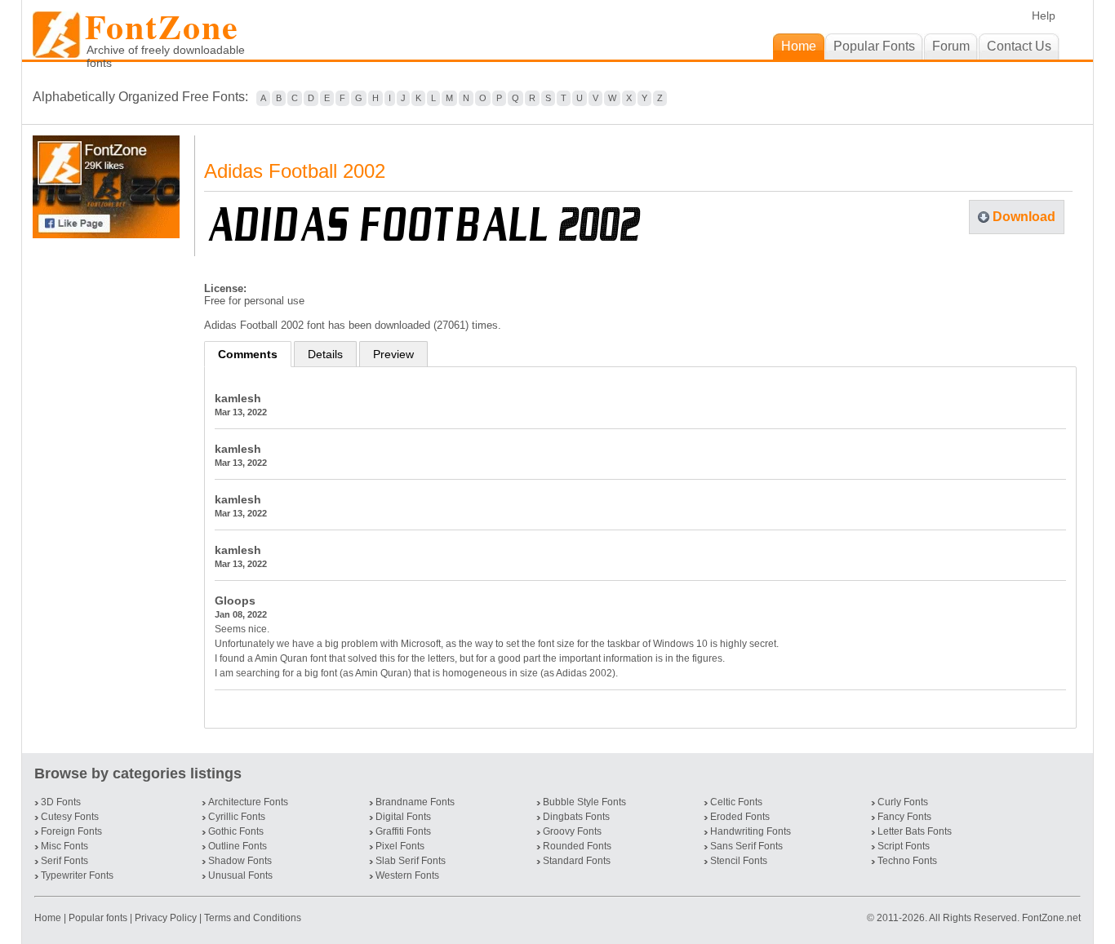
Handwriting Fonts (750, 831)
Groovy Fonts (572, 831)
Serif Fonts (64, 860)
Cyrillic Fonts (236, 816)
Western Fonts (407, 875)
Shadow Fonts (240, 860)
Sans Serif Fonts (746, 846)
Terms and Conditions (252, 918)
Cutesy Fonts (70, 816)
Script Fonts (903, 846)
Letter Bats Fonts (914, 831)
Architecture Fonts (248, 802)
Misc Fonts (64, 846)
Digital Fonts (403, 816)
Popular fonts (98, 918)
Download (1024, 217)
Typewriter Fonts (77, 875)
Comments (248, 354)
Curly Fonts (902, 802)
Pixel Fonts (399, 846)
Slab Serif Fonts (410, 860)
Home (49, 918)
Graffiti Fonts (403, 831)
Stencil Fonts (738, 860)
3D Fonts (61, 802)
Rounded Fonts (577, 846)
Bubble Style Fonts (584, 802)
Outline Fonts (237, 846)
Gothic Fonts (236, 831)
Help (1043, 15)
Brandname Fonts (415, 802)
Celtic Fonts (736, 802)
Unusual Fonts (240, 875)
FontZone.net (1051, 918)
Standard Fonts (577, 860)
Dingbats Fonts (576, 816)
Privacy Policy (166, 918)
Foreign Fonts (71, 831)
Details (325, 354)
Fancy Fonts (904, 816)
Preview (393, 354)
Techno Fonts (907, 860)
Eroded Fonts (740, 816)
